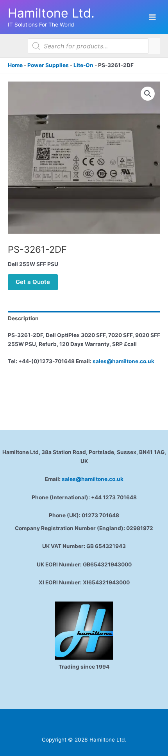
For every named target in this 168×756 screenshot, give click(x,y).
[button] (148, 94)
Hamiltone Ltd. (51, 13)
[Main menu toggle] (152, 17)
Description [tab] (23, 318)
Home (15, 65)
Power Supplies (48, 65)
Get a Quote (33, 282)
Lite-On (83, 65)
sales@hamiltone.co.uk (123, 361)
